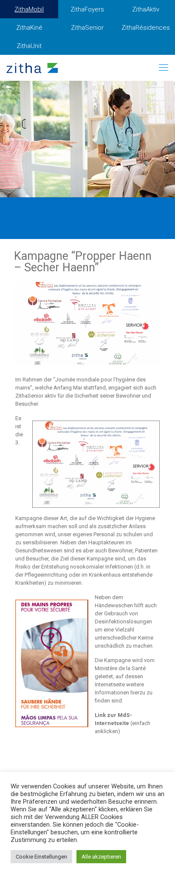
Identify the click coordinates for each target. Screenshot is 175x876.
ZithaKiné (29, 27)
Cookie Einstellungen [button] (41, 856)
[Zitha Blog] (32, 67)
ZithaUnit (29, 46)
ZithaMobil (29, 9)
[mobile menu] (163, 67)
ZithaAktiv (145, 9)
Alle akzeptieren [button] (101, 856)
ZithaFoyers (87, 9)
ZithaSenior (87, 27)
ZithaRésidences (145, 27)
